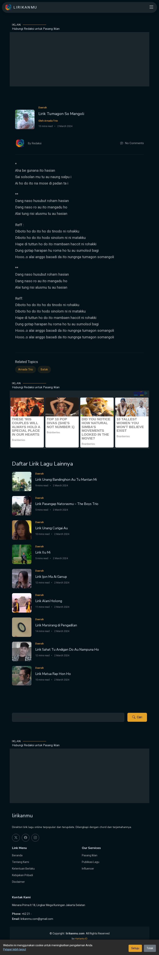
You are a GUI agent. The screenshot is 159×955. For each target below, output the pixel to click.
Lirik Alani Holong (48, 601)
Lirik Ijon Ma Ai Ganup (51, 577)
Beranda (17, 855)
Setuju (135, 948)
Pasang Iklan (89, 855)
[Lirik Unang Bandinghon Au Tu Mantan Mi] (21, 481)
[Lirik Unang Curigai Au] (21, 530)
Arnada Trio (25, 369)
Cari (139, 717)
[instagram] (35, 838)
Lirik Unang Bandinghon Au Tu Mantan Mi (66, 479)
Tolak (150, 948)
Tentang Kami (20, 862)
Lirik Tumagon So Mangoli (61, 113)
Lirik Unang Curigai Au (51, 528)
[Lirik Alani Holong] (21, 602)
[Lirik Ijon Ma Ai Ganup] (21, 578)
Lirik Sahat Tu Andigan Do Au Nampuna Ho (67, 649)
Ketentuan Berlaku (23, 868)
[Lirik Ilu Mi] (21, 554)
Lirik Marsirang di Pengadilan (56, 625)
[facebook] (25, 838)
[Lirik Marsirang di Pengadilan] (21, 627)
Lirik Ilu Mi (42, 552)
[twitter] (16, 838)
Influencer (88, 868)
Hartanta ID (81, 938)
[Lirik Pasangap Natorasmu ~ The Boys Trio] (21, 505)
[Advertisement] (79, 59)
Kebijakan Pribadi (22, 875)
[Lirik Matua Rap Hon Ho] (21, 675)
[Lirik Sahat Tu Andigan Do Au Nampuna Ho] (21, 651)
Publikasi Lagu (90, 862)
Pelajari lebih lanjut (14, 949)
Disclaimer (18, 881)
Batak (44, 369)
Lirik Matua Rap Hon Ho (53, 674)
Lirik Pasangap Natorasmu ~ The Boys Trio (66, 504)
